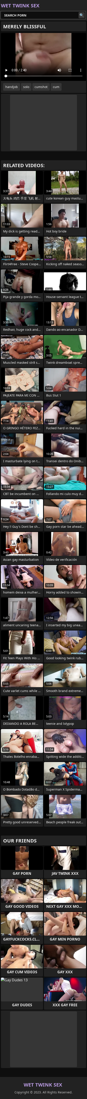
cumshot (41, 87)
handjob (11, 87)
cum (56, 87)
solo (26, 87)
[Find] (82, 15)
